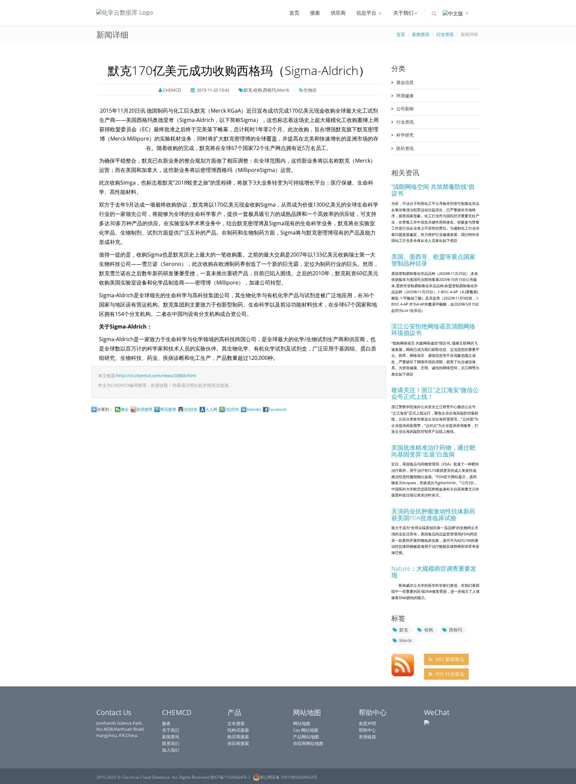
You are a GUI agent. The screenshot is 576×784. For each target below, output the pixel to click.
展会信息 (405, 82)
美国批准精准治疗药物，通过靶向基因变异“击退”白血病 (433, 450)
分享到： (105, 409)
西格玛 (455, 630)
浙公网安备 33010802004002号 (288, 777)
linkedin (254, 409)
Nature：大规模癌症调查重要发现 (433, 571)
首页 (294, 12)
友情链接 (367, 737)
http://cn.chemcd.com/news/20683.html (156, 376)
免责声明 (367, 723)
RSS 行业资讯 (450, 674)
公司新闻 (405, 109)
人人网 (211, 409)
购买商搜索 (238, 737)
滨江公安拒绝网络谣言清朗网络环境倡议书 (433, 329)
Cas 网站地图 (305, 730)
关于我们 (403, 12)
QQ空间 (232, 409)
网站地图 (301, 723)
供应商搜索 (238, 743)
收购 (428, 630)
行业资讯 (405, 122)
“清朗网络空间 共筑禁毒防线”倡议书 (432, 190)
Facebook (277, 409)
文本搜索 (236, 723)
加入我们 (170, 750)
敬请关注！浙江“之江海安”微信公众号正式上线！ (435, 393)
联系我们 (170, 743)
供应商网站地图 (308, 743)
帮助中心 (367, 730)
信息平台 (367, 12)
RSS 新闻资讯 (450, 659)
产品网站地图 (306, 737)
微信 (125, 409)
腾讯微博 (168, 409)
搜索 (315, 12)
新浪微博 (144, 409)
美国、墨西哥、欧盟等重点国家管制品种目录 (433, 260)
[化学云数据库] (124, 10)
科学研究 (405, 135)
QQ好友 (191, 409)
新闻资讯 (170, 737)
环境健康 (405, 96)
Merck (405, 640)
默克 (403, 630)
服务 (166, 723)
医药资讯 (405, 148)
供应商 (338, 12)
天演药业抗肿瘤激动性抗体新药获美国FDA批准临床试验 (433, 514)
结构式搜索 (238, 730)
